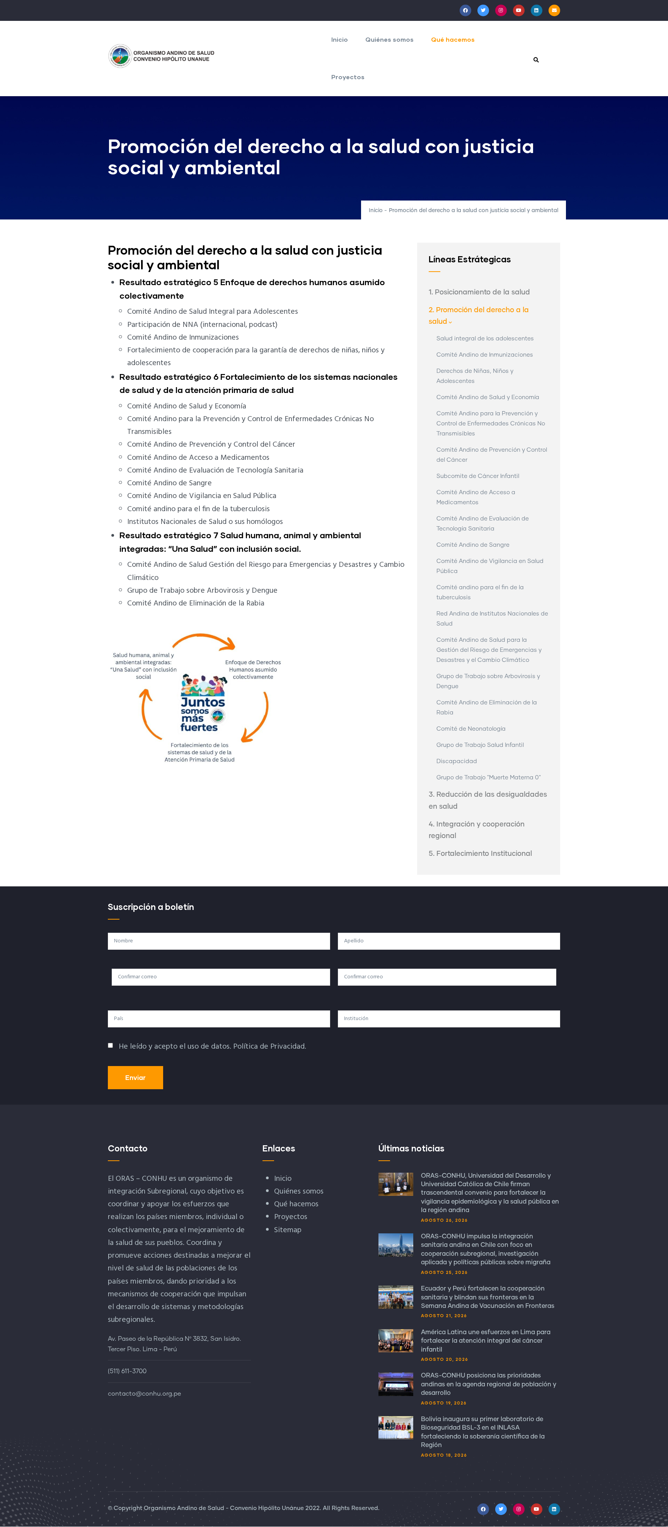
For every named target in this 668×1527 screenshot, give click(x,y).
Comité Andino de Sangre (473, 545)
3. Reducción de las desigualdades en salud (488, 800)
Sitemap (288, 1230)
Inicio (339, 39)
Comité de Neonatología (471, 729)
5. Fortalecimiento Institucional (480, 853)
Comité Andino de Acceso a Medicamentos (475, 497)
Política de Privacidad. (269, 1047)
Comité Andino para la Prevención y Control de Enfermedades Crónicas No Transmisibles (490, 424)
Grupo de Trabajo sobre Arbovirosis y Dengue (488, 681)
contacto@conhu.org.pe (144, 1394)
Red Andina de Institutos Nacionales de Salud (492, 619)
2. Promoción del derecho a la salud (479, 316)
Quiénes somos (389, 39)
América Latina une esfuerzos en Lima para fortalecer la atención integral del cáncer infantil (485, 1341)
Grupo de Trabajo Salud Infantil (480, 745)
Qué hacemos (453, 39)
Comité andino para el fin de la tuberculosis (480, 592)
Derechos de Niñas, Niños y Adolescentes (474, 376)
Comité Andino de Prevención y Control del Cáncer (491, 455)
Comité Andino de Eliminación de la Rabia (486, 708)
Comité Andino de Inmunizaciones (484, 355)
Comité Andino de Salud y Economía (487, 397)
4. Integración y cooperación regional (477, 830)
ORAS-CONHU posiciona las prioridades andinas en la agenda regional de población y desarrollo (488, 1384)
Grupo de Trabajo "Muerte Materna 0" (488, 778)
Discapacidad (456, 761)
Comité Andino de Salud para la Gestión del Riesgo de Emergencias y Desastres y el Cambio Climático (489, 650)
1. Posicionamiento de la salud (479, 292)
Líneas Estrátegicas (470, 259)
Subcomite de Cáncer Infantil (477, 476)
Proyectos (348, 76)
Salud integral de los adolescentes (485, 339)
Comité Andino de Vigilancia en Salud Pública (490, 566)
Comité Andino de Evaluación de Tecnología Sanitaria (482, 524)
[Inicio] (161, 56)
